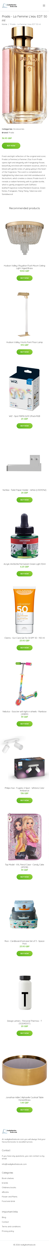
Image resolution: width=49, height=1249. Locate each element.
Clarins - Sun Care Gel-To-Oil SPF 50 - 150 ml (24, 638)
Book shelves (8, 1178)
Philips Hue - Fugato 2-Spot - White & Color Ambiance (24, 789)
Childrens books (9, 1187)
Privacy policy (8, 1231)
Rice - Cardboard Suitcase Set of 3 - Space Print (24, 942)
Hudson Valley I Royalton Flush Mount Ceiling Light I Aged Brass (24, 266)
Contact (5, 1222)
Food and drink (8, 1201)
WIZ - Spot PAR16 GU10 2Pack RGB (24, 416)
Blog (4, 1217)
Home (4, 24)
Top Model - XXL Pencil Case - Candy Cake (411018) (24, 865)
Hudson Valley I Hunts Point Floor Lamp (24, 342)
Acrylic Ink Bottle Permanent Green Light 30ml (24, 564)
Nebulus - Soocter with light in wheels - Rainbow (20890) (24, 712)
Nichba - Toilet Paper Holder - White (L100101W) (24, 490)
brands (5, 1183)
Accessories (18, 129)
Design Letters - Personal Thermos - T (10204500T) (24, 1022)
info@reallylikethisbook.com (14, 1164)
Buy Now (11, 146)
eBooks (5, 1192)
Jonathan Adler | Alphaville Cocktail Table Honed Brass (24, 1098)
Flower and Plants (9, 1196)
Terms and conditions (11, 1226)
